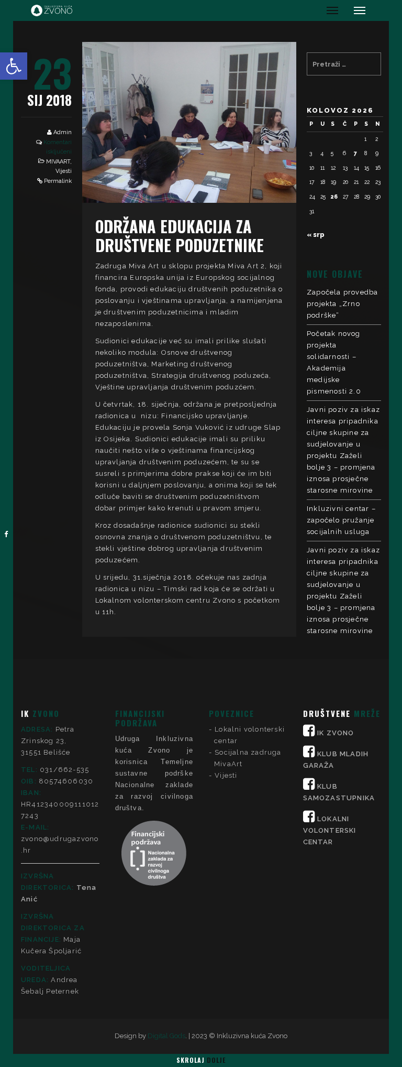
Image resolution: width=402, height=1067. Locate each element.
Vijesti (63, 171)
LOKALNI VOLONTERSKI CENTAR (329, 830)
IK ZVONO (335, 733)
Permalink (58, 181)
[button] (13, 66)
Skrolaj (201, 1059)
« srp (316, 234)
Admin (62, 132)
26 (334, 196)
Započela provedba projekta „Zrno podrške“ (342, 303)
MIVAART (58, 161)
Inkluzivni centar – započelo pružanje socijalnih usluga (341, 520)
